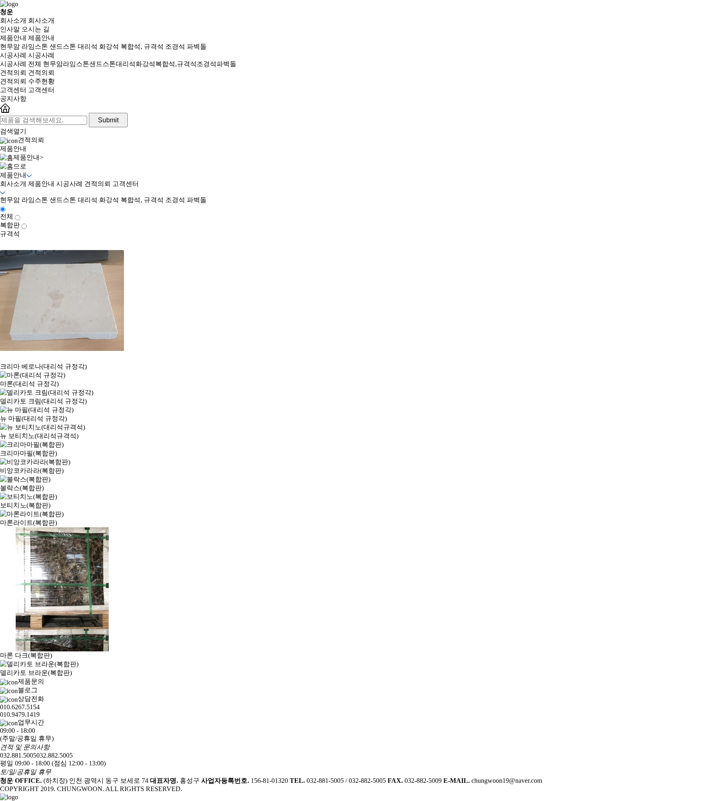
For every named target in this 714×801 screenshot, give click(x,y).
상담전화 (22, 706)
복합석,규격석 (176, 63)
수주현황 (41, 81)
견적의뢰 (13, 72)
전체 (6, 216)
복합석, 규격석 (142, 46)
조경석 (175, 46)
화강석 (109, 46)
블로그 (28, 690)
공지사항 (13, 98)
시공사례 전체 (20, 63)
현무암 (10, 46)
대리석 (88, 46)
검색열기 (13, 131)
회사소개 (13, 20)
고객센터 (13, 89)
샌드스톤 (63, 46)
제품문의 (31, 681)
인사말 (10, 29)
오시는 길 (35, 29)
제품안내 (13, 37)
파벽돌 (197, 46)
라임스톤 (34, 46)
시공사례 (13, 55)
